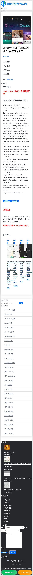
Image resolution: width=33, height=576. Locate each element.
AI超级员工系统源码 (10, 452)
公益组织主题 (8, 345)
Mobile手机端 (8, 327)
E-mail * (26, 527)
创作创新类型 (8, 350)
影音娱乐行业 (8, 394)
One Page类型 (9, 332)
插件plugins (8, 398)
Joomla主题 (8, 323)
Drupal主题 (8, 314)
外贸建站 (7, 510)
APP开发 (7, 502)
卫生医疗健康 (8, 354)
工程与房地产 (8, 389)
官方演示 (7, 201)
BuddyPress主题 (9, 310)
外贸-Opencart (9, 372)
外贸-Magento (9, 367)
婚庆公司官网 (8, 380)
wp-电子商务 (8, 341)
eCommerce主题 (9, 319)
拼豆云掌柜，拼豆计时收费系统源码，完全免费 (17, 478)
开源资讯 (7, 516)
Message (3, 548)
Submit (4, 552)
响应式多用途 (8, 358)
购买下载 (14, 201)
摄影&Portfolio (9, 402)
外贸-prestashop (9, 376)
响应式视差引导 (9, 363)
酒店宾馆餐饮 (8, 425)
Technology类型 (9, 336)
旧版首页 (7, 521)
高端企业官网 (10, 79)
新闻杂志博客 (8, 411)
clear (8, 552)
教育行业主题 (8, 407)
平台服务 (7, 500)
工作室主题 (8, 385)
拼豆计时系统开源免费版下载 (12, 490)
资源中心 (7, 518)
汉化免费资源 (8, 416)
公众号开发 (7, 508)
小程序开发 (7, 505)
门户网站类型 (8, 429)
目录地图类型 (8, 420)
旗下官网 (7, 513)
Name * (3, 527)
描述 (4, 83)
